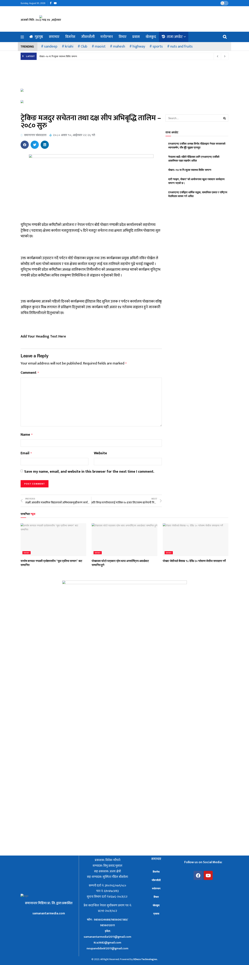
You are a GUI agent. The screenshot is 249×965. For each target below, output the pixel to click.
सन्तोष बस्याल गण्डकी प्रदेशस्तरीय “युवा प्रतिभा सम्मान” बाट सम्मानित (51, 563)
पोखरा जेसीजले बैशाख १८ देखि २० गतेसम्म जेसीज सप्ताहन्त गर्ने (194, 561)
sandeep (50, 46)
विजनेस (70, 37)
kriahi (69, 46)
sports (158, 46)
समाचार (54, 37)
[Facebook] (198, 875)
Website (100, 453)
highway (139, 46)
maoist (100, 46)
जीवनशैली (88, 37)
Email (26, 453)
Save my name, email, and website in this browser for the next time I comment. (89, 472)
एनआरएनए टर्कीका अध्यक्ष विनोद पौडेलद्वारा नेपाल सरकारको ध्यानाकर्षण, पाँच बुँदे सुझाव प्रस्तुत (196, 145)
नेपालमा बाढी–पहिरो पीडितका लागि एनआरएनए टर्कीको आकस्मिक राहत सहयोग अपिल (193, 158)
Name (27, 435)
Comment (30, 373)
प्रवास (136, 37)
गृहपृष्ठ (39, 37)
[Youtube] (208, 875)
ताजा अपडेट (175, 37)
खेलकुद (151, 37)
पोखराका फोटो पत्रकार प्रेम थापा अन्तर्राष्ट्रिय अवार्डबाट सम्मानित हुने (120, 563)
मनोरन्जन (106, 37)
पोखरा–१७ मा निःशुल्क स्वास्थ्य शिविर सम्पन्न (58, 56)
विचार (123, 37)
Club (84, 46)
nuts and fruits (181, 46)
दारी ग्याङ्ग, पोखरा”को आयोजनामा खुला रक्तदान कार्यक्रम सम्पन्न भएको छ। (196, 181)
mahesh (119, 46)
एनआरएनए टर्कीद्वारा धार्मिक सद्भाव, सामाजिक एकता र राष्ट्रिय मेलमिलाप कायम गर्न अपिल (197, 194)
